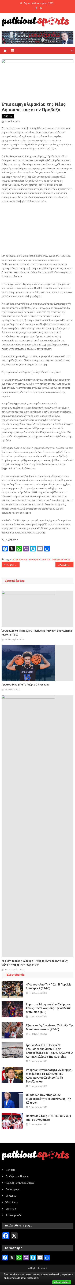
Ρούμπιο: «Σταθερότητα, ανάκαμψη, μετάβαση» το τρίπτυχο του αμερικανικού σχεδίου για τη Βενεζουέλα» (49, 1075)
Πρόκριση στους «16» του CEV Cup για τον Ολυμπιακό (48, 1117)
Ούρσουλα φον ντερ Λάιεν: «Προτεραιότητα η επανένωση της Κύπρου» (48, 1098)
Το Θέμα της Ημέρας (16, 1176)
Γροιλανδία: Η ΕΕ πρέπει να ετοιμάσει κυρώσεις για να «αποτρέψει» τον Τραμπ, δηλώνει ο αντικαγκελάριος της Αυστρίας (49, 1051)
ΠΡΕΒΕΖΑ (56, 559)
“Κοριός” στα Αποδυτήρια (19, 1182)
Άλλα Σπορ (11, 1202)
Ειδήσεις (8, 116)
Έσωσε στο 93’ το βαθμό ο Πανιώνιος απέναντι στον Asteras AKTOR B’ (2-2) (37, 632)
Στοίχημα (10, 1208)
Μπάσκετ (10, 1195)
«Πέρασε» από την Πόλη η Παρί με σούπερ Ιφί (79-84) (48, 986)
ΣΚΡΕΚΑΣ (65, 559)
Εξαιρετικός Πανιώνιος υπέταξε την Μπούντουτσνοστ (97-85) (49, 1027)
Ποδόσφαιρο (12, 1189)
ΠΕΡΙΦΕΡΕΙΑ (34, 559)
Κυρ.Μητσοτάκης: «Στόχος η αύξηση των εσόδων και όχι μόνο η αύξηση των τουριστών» (35, 962)
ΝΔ (25, 559)
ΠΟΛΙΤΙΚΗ (45, 559)
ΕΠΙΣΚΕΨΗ (18, 559)
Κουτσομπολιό (13, 1215)
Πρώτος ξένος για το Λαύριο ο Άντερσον (25, 684)
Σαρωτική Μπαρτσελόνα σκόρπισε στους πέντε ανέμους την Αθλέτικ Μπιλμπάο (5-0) (48, 1008)
